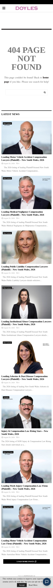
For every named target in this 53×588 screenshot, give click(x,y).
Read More (33, 585)
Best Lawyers (7, 123)
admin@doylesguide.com (29, 576)
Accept (22, 585)
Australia (6, 397)
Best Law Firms (8, 452)
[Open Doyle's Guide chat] (47, 582)
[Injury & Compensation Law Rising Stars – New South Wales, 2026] (26, 411)
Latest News (10, 114)
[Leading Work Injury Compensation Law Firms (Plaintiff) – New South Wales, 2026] (26, 466)
